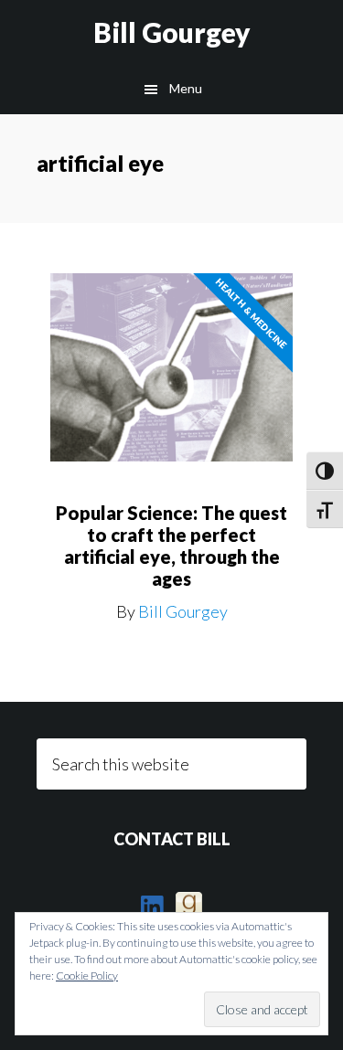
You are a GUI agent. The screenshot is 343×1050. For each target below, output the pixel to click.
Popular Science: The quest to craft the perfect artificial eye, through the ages (171, 545)
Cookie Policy (87, 975)
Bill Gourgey (172, 32)
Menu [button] (185, 88)
